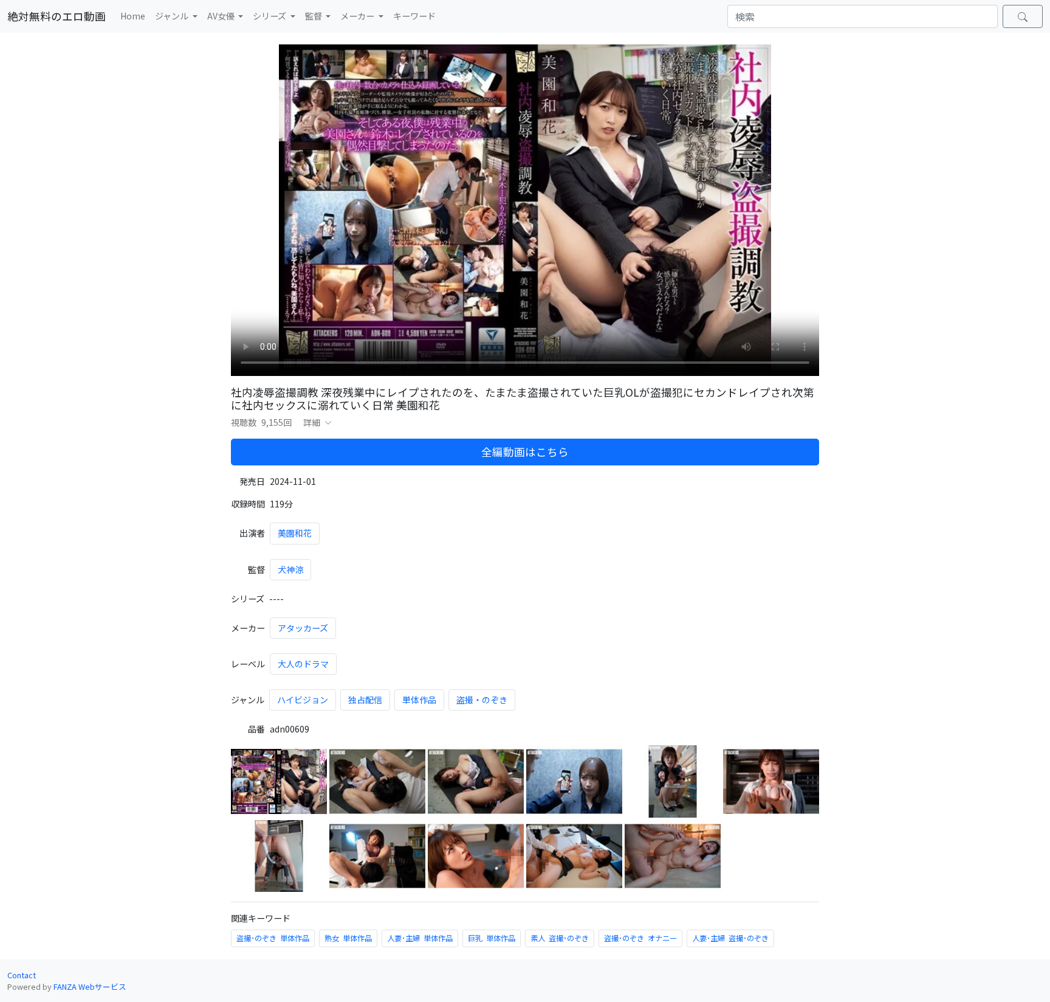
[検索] (1023, 16)
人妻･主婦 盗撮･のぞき (730, 938)
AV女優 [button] (221, 16)
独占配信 (365, 700)
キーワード (414, 16)
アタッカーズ (303, 628)
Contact (21, 975)
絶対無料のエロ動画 (56, 16)
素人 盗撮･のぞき (559, 938)
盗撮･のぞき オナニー (640, 938)
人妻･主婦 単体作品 (420, 938)
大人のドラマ (303, 664)
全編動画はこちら (525, 451)
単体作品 (419, 700)
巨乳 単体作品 (491, 938)
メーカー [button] (358, 16)
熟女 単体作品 (348, 938)
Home (132, 16)
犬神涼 (290, 569)
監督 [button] (314, 16)
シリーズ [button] (270, 16)
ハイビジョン (302, 700)
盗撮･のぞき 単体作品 (272, 938)
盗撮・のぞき (481, 700)
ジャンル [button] (172, 16)
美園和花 (295, 533)
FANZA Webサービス (89, 986)
